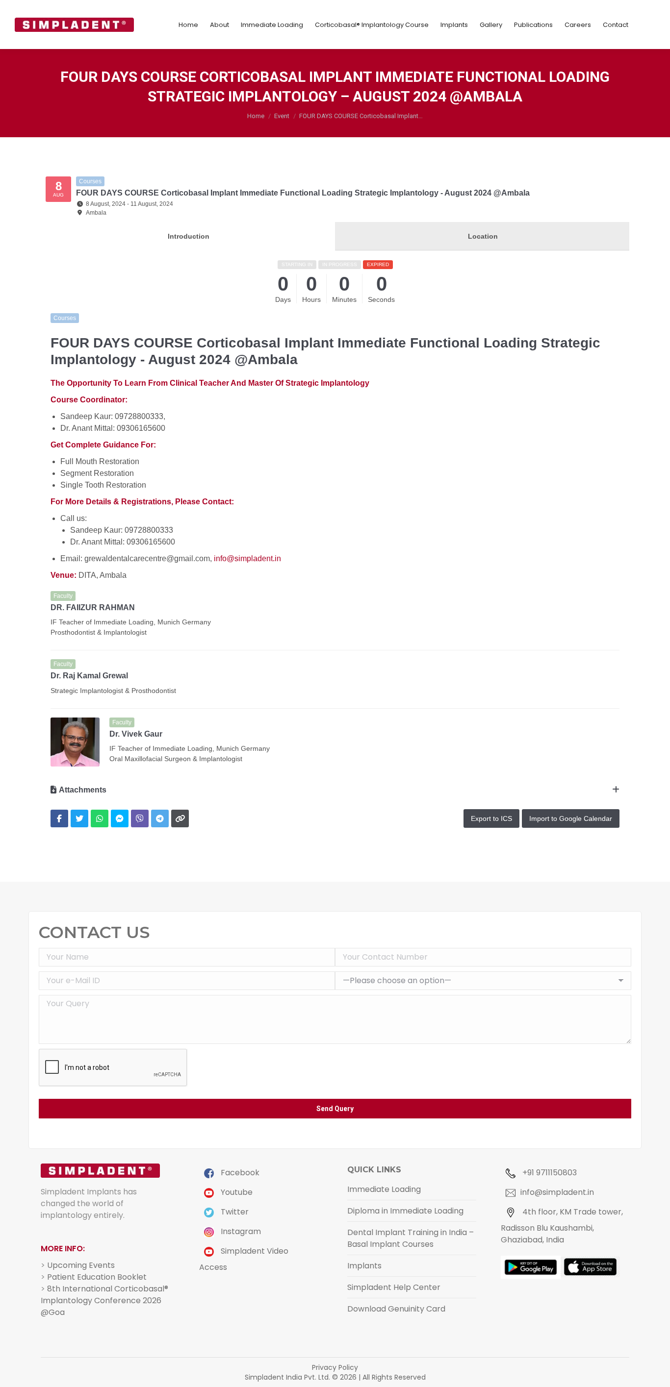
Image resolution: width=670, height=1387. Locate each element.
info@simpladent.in (247, 558)
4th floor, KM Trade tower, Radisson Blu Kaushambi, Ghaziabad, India (562, 1225)
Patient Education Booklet (97, 1277)
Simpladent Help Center (393, 1287)
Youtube (236, 1192)
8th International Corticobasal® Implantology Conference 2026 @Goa (104, 1300)
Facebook (239, 1172)
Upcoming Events (81, 1265)
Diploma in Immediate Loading (405, 1210)
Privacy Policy (335, 1367)
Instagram (240, 1231)
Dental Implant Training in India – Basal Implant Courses (410, 1238)
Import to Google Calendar (570, 818)
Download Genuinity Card (396, 1308)
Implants (364, 1265)
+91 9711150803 (548, 1172)
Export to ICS (491, 818)
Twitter (234, 1211)
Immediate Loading (384, 1189)
